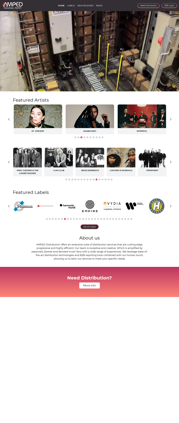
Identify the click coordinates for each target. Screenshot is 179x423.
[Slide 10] (103, 137)
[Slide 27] (125, 219)
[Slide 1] (75, 137)
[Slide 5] (87, 137)
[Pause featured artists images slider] (89, 116)
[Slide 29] (131, 219)
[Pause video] (5, 89)
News (99, 5)
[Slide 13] (103, 179)
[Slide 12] (100, 179)
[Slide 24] (116, 219)
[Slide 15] (109, 179)
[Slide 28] (128, 219)
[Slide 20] (104, 219)
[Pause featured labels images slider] (89, 204)
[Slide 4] (84, 137)
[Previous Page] (9, 119)
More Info (89, 285)
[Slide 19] (101, 219)
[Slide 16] (112, 179)
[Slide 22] (110, 219)
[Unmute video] (174, 89)
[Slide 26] (122, 219)
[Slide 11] (96, 179)
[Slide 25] (119, 219)
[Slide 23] (113, 219)
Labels (71, 5)
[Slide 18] (98, 219)
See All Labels (89, 227)
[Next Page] (171, 119)
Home (61, 5)
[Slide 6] (90, 137)
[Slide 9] (100, 137)
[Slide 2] (78, 137)
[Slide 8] (96, 137)
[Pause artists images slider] (89, 160)
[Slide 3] (81, 137)
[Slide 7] (93, 137)
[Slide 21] (107, 219)
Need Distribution (148, 5)
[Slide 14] (106, 179)
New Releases (85, 5)
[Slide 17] (95, 219)
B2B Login (169, 5)
